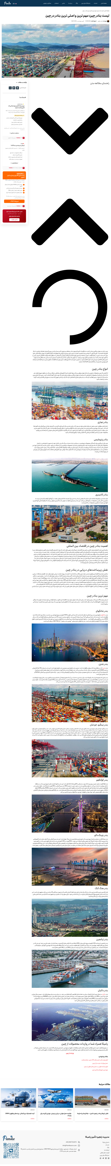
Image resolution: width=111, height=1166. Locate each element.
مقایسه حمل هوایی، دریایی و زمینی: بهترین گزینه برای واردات (55, 1114)
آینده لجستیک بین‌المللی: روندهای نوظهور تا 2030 (19, 1113)
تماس (63, 3)
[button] (69, 131)
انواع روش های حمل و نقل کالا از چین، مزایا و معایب (94, 1060)
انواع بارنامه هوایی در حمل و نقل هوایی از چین (96, 1067)
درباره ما (70, 3)
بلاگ (77, 3)
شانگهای (103, 615)
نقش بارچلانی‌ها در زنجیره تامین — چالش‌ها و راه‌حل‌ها (92, 1113)
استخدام (57, 3)
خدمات (95, 3)
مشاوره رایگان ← (14, 219)
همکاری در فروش (47, 3)
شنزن (104, 668)
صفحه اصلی (104, 3)
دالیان (103, 994)
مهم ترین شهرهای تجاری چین (100, 1070)
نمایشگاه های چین (85, 3)
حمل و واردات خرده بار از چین (100, 1063)
